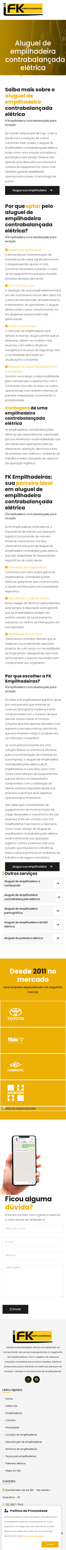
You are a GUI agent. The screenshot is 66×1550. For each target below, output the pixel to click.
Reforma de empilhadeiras (21, 1449)
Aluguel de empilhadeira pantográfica (21, 911)
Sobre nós (11, 1406)
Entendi (50, 1544)
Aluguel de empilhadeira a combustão (22, 883)
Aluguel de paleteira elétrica (23, 938)
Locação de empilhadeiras (21, 1434)
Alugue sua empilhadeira (29, 190)
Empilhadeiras (14, 1413)
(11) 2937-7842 (14, 1504)
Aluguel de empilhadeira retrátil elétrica (26, 924)
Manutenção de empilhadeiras (24, 1442)
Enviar (16, 1309)
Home (16, 75)
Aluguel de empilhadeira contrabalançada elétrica (22, 897)
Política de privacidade (33, 1536)
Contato (11, 1420)
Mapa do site (13, 1470)
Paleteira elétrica (16, 1463)
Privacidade (12, 1427)
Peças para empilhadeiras (21, 1456)
